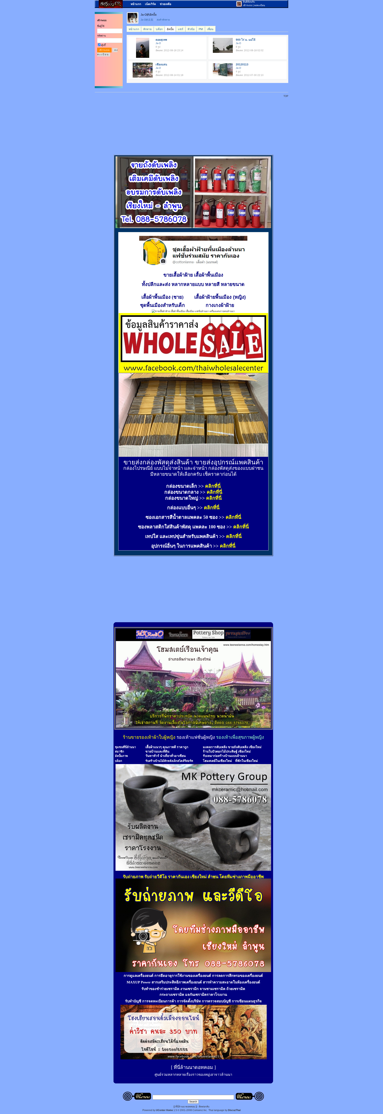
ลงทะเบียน (259, 5)
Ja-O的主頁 (147, 19)
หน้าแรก (136, 4)
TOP (285, 96)
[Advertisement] (194, 124)
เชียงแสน (161, 64)
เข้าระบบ (247, 5)
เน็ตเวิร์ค (150, 4)
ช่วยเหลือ (165, 4)
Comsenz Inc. (199, 1110)
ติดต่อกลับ (204, 1106)
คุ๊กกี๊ (103, 45)
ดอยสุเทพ (161, 39)
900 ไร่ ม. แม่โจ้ (245, 39)
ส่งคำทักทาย (163, 19)
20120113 (242, 64)
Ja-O (158, 43)
